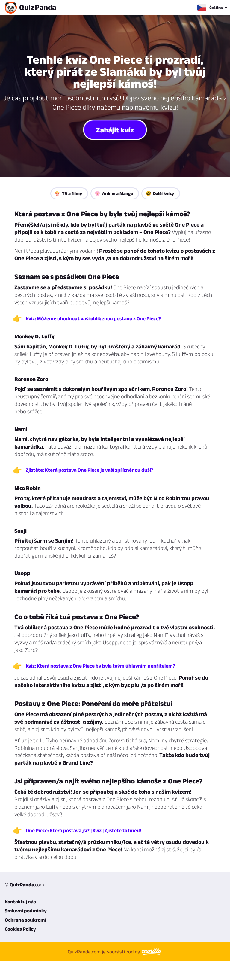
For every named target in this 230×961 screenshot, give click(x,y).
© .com (24, 884)
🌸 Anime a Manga (114, 193)
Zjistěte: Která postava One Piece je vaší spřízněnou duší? (89, 470)
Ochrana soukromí (25, 920)
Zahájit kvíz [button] (115, 129)
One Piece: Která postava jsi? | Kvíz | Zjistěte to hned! (83, 830)
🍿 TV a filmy (68, 193)
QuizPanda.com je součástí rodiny (104, 951)
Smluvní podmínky (26, 910)
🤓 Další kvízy (160, 193)
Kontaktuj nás (20, 901)
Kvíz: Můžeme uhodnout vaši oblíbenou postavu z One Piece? (93, 318)
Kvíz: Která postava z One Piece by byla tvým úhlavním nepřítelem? (100, 665)
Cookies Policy (20, 929)
